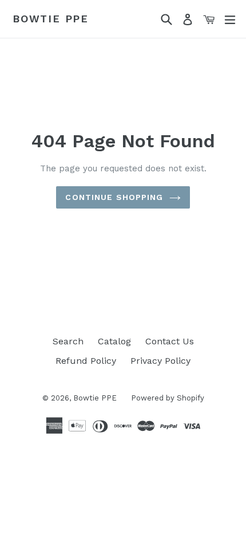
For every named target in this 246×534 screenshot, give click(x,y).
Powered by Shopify (167, 398)
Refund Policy (85, 360)
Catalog (114, 341)
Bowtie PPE (51, 19)
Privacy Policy (160, 360)
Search (68, 341)
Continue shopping (114, 197)
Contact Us (169, 341)
